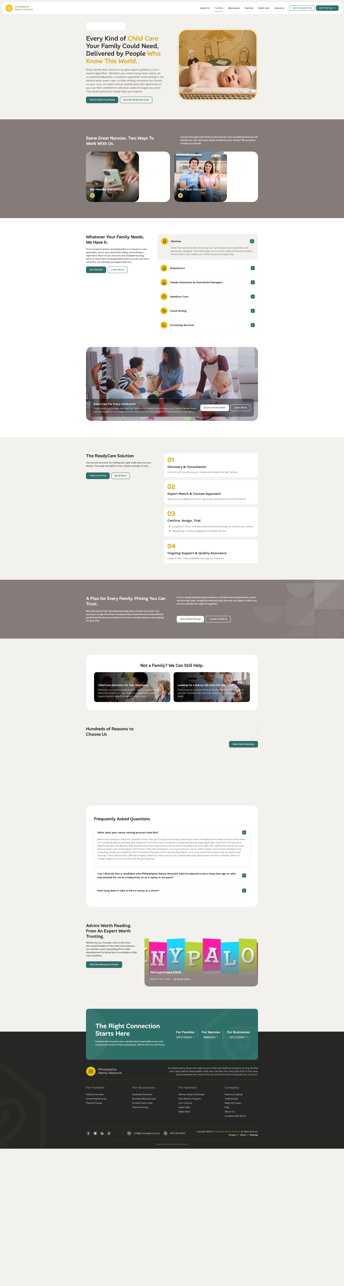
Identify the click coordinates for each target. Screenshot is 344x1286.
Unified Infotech (182, 1144)
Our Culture (185, 1103)
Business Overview (142, 1094)
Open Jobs (184, 1107)
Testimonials (231, 1098)
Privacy (232, 1135)
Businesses (234, 8)
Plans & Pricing (94, 1103)
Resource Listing (233, 1094)
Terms (243, 1135)
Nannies (249, 8)
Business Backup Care (144, 1098)
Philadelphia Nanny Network (226, 1131)
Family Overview (95, 1094)
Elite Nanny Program (189, 1098)
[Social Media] (88, 1133)
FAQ (227, 1107)
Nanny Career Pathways (191, 1094)
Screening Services (96, 1098)
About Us (204, 8)
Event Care (264, 8)
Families (219, 8)
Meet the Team (233, 1103)
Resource (279, 8)
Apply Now (184, 1111)
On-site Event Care (142, 1103)
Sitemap (254, 1135)
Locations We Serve (235, 1116)
